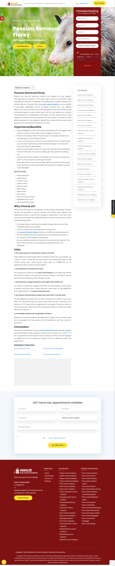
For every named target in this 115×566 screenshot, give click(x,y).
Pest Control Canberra (84, 115)
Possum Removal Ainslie (22, 354)
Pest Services (49, 476)
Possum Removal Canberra (86, 110)
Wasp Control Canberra (85, 95)
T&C (85, 57)
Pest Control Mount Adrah (91, 513)
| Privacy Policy (60, 552)
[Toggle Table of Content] (32, 87)
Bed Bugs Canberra (83, 169)
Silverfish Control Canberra (86, 200)
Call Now (40, 46)
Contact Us (49, 478)
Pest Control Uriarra (88, 486)
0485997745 (83, 4)
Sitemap (48, 481)
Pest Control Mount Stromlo (91, 489)
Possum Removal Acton (22, 348)
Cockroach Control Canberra (86, 154)
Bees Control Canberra (84, 164)
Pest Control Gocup (88, 524)
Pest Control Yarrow (88, 476)
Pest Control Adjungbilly (90, 516)
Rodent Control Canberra (85, 105)
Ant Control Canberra (84, 174)
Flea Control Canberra (84, 125)
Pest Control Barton (88, 502)
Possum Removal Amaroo (52, 354)
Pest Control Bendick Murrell (91, 508)
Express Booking (99, 3)
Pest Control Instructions (57, 438)
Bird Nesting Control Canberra (87, 195)
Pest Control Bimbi (88, 505)
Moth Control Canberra (84, 120)
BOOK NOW (87, 65)
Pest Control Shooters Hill (90, 510)
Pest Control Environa (89, 478)
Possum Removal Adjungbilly (53, 348)
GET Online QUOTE (57, 445)
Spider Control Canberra (85, 100)
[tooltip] (2, 14)
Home (47, 473)
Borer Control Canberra (84, 159)
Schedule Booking (22, 46)
